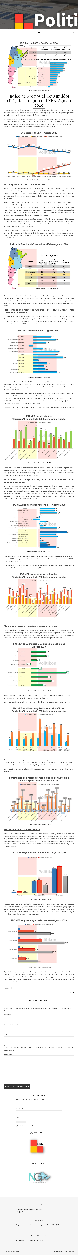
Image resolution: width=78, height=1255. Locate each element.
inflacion (7, 988)
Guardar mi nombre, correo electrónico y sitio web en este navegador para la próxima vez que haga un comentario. (39, 1048)
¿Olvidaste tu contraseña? (25, 1126)
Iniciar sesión (21, 1122)
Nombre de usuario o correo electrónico (30, 1099)
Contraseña (20, 1108)
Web (5, 1035)
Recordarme (22, 1118)
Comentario (8, 1054)
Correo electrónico (11, 1025)
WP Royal (16, 1251)
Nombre (7, 1015)
